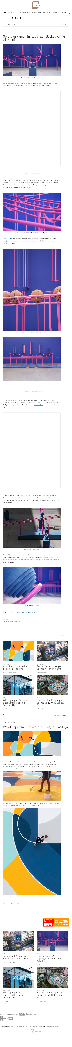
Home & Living (36, 13)
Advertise (16, 1026)
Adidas (55, 83)
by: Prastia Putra (41, 708)
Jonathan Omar (38, 405)
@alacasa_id (33, 1026)
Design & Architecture (23, 13)
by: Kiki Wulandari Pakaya (9, 672)
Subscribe (7, 18)
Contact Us (21, 1026)
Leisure (55, 13)
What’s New (10, 13)
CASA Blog (63, 13)
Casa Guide (46, 13)
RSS (26, 1026)
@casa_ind (48, 1026)
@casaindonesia (56, 1026)
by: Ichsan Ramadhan (42, 672)
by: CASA (64, 24)
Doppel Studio (7, 238)
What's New (40, 664)
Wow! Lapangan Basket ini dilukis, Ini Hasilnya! (25, 612)
